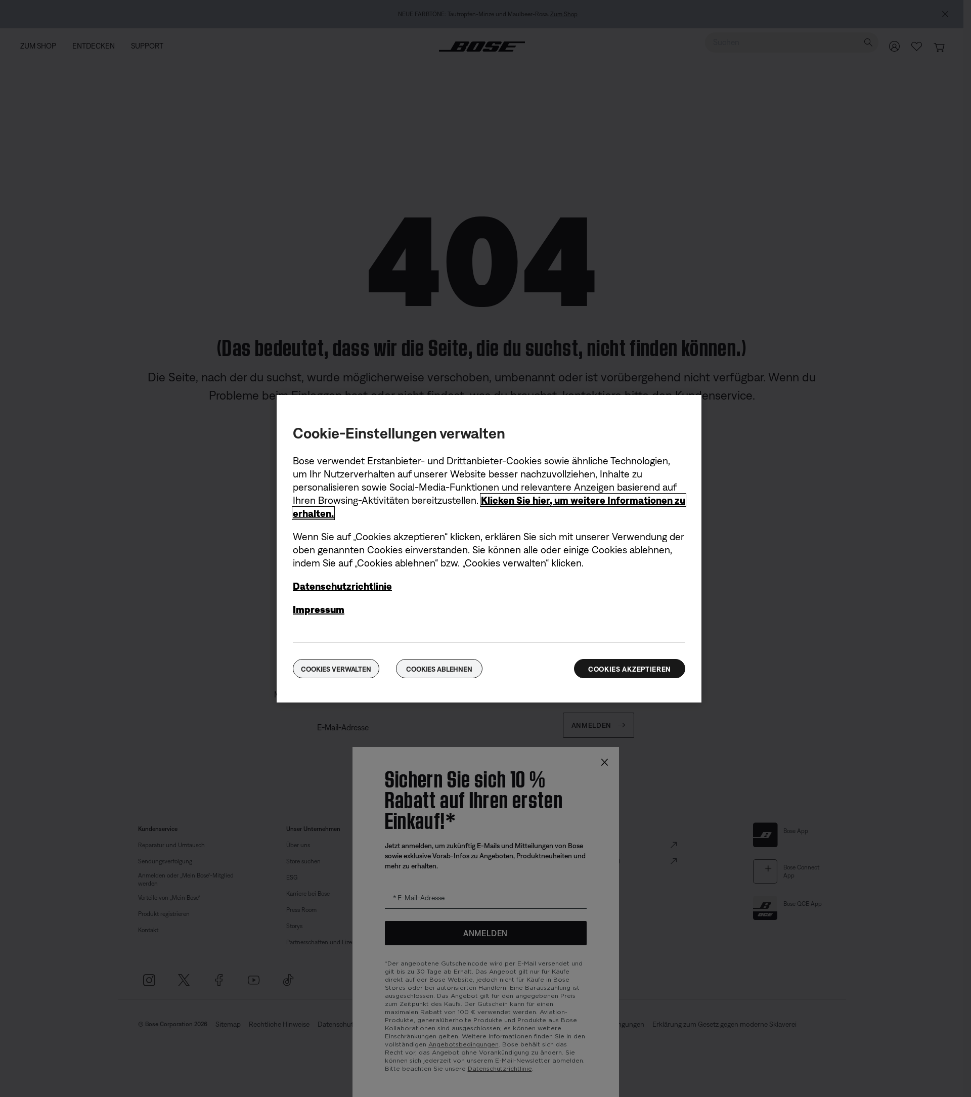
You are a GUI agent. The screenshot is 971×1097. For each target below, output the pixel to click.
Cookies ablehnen (439, 669)
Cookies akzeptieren (629, 669)
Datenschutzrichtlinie (342, 586)
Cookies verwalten (336, 669)
